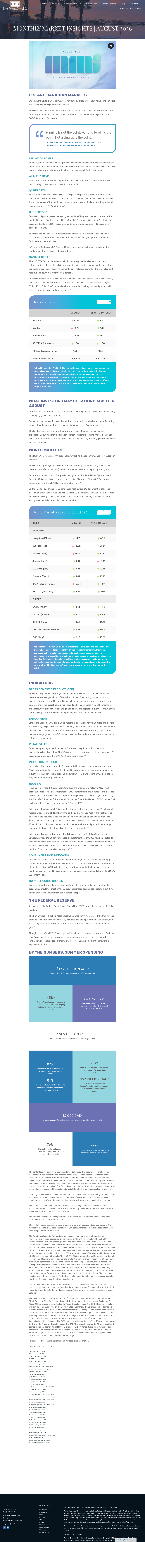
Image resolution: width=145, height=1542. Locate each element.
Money (41, 1522)
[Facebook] (4, 1527)
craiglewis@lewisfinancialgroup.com (15, 1524)
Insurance (42, 1517)
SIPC (93, 1540)
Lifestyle (42, 1525)
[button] (43, 4)
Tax (40, 1520)
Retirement (43, 1510)
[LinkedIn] (8, 1527)
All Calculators (44, 1532)
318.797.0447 (12, 1510)
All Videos (42, 1530)
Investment (43, 1512)
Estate (41, 1515)
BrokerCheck (112, 1507)
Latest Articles (44, 1527)
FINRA (87, 1540)
